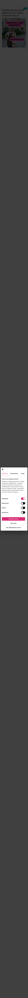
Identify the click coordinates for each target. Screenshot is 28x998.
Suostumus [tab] (5, 473)
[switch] (23, 503)
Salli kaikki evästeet (13, 519)
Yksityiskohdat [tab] (14, 473)
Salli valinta (13, 523)
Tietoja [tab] (22, 473)
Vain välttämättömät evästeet (13, 527)
